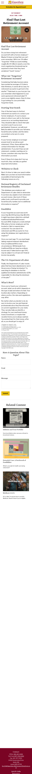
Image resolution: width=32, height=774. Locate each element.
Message (4, 378)
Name (3, 358)
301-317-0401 (18, 754)
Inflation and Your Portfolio (13, 430)
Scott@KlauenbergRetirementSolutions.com (16, 767)
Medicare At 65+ (9, 493)
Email (3, 368)
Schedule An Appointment (16, 7)
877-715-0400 (19, 756)
